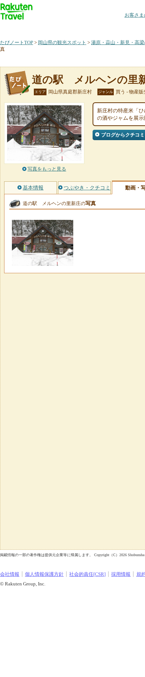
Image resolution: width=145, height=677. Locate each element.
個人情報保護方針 (44, 574)
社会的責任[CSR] (87, 574)
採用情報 (120, 574)
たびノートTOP (16, 42)
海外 (56, 27)
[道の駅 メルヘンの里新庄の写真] (42, 262)
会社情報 (9, 574)
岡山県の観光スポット (62, 42)
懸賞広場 (87, 27)
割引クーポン (117, 27)
